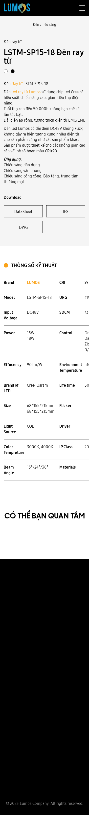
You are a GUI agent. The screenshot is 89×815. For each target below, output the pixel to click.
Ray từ (17, 83)
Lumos (35, 92)
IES (65, 211)
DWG (23, 227)
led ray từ (20, 92)
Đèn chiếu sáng (44, 24)
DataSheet (23, 211)
